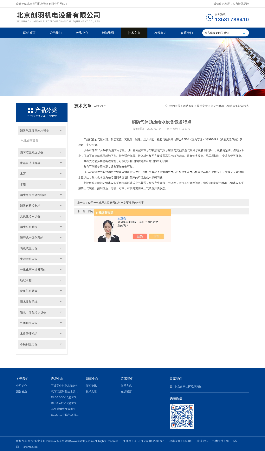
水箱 (23, 184)
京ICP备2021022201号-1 (149, 440)
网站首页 (29, 33)
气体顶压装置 (29, 140)
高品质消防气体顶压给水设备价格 (65, 408)
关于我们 (55, 33)
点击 (61, 130)
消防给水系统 (28, 227)
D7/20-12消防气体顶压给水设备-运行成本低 (65, 414)
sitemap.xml (30, 446)
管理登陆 (202, 440)
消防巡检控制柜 (30, 205)
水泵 (23, 173)
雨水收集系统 (28, 301)
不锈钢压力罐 (28, 344)
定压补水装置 (28, 291)
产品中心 (82, 33)
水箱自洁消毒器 (30, 163)
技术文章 (134, 33)
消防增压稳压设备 (31, 152)
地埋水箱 (26, 280)
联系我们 (187, 33)
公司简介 (21, 385)
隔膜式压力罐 (28, 248)
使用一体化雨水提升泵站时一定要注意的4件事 (116, 202)
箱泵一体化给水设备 (33, 312)
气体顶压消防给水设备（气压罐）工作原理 (65, 391)
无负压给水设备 (30, 216)
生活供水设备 (28, 259)
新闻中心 (92, 378)
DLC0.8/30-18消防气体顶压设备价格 (65, 397)
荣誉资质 (21, 391)
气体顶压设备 (28, 323)
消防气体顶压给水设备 (34, 130)
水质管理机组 (28, 333)
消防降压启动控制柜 (33, 195)
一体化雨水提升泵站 (33, 269)
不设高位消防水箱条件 (64, 385)
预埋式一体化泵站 (31, 237)
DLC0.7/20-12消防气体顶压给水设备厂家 (65, 403)
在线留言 (160, 33)
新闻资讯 (108, 33)
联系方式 (126, 385)
